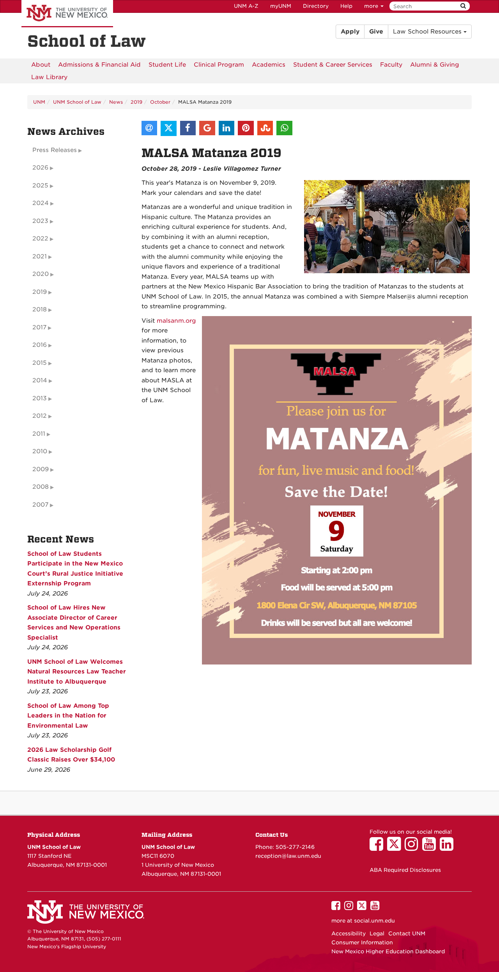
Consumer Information (362, 942)
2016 (39, 344)
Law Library (49, 77)
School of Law (86, 41)
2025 (40, 185)
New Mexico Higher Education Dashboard (388, 951)
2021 (39, 256)
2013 (39, 398)
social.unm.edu (374, 920)
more (372, 6)
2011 (38, 433)
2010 (39, 451)
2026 (40, 167)
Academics (268, 64)
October (160, 102)
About (40, 64)
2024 (40, 203)
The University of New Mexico (67, 13)
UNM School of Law (77, 102)
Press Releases (54, 150)
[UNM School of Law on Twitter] (396, 848)
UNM (39, 102)
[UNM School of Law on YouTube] (431, 848)
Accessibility (348, 933)
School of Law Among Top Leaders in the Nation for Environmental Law (68, 715)
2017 (39, 327)
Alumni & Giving (434, 64)
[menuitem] (40, 64)
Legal (377, 933)
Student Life (167, 64)
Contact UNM (406, 933)
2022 (40, 238)
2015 (39, 362)
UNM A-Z (246, 6)
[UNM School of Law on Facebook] (378, 848)
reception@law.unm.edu (288, 856)
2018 (39, 309)
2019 (136, 102)
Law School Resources (428, 31)
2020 (40, 273)
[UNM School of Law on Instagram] (413, 848)
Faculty (391, 64)
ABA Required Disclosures (405, 870)
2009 (40, 469)
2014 (39, 380)
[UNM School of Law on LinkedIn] (448, 848)
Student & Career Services (332, 64)
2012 (39, 415)
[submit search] (463, 6)
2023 (40, 220)
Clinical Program (219, 64)
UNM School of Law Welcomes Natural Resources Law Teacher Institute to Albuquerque (76, 671)
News (116, 102)
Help (346, 6)
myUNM (280, 6)
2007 (40, 504)
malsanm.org (176, 320)
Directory (316, 6)
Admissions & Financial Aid (99, 64)
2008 (40, 486)
